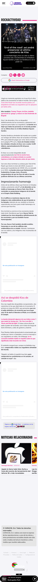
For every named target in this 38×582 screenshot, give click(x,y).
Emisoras (14, 552)
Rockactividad (11, 19)
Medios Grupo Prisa (19, 569)
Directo (30, 3)
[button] (3, 3)
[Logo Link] (16, 3)
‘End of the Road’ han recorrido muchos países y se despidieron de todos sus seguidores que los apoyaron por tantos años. (19, 105)
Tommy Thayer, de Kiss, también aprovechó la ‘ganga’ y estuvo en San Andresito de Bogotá (19, 113)
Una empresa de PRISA (19, 565)
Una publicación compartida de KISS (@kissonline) (19, 290)
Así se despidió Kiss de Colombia (14, 299)
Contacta (5, 552)
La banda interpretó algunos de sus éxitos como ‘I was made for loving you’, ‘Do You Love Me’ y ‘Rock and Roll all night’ (18, 321)
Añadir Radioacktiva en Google (20, 80)
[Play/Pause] (35, 579)
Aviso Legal (23, 552)
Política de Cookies (17, 554)
